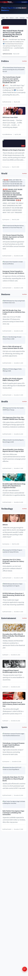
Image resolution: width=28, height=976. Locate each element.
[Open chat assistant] (24, 969)
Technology (22, 17)
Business (12, 17)
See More (24, 61)
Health (17, 17)
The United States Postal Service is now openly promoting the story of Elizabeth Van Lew (13, 33)
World (7, 17)
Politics (3, 17)
